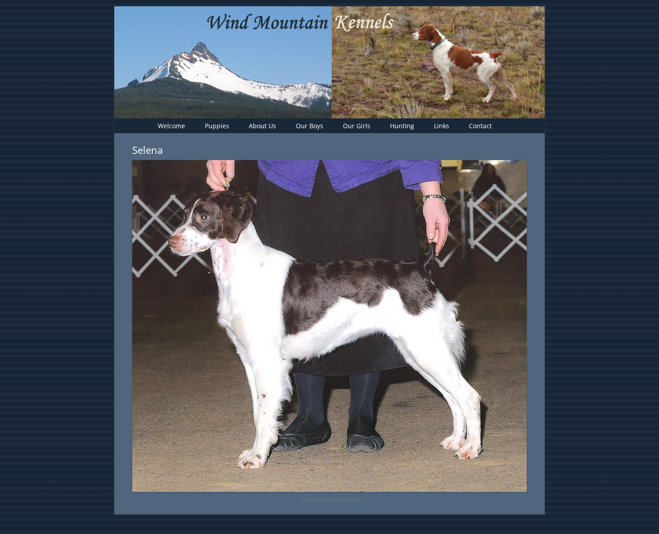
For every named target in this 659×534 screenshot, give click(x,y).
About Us (262, 126)
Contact (480, 126)
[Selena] (329, 325)
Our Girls (356, 126)
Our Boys (309, 126)
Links (441, 126)
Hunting (402, 126)
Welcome (171, 126)
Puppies (217, 126)
